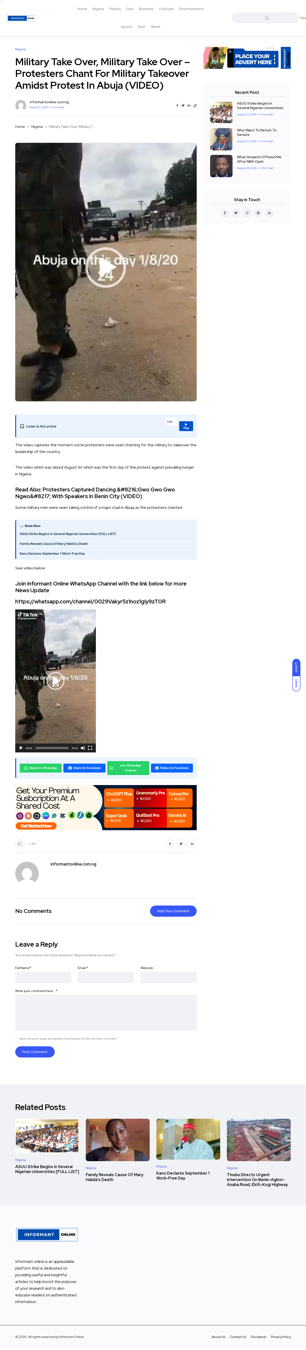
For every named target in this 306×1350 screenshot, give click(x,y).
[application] (55, 680)
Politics (115, 8)
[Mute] (83, 748)
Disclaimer (259, 1337)
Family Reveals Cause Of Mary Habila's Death (54, 543)
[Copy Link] (195, 105)
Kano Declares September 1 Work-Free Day (52, 553)
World (155, 26)
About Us (218, 1337)
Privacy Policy (281, 1337)
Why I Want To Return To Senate (257, 132)
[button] (56, 681)
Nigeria (98, 8)
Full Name (23, 968)
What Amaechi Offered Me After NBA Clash (259, 159)
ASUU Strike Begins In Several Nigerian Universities (260, 105)
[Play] (21, 748)
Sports (126, 26)
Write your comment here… (36, 991)
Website (147, 968)
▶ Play (186, 426)
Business (146, 8)
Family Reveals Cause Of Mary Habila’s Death (114, 1177)
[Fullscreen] (90, 748)
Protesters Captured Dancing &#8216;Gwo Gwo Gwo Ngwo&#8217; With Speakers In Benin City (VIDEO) (95, 493)
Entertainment (191, 8)
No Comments (33, 911)
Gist (130, 8)
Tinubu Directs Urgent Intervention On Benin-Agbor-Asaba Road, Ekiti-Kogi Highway (257, 1179)
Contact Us (238, 1337)
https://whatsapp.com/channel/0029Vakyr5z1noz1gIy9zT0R (90, 601)
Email (83, 968)
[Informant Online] (21, 17)
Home (82, 8)
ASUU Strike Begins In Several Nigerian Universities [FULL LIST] (68, 534)
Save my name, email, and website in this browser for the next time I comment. (68, 1038)
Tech (142, 26)
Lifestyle (166, 8)
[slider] (52, 748)
